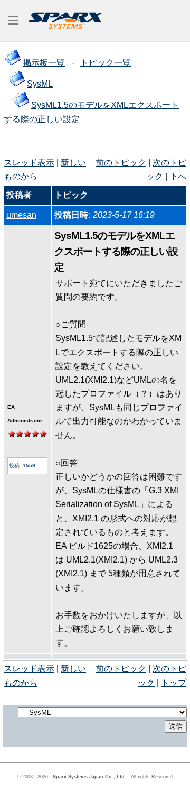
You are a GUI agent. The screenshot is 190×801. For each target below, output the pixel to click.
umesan (21, 214)
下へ (177, 176)
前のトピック (121, 162)
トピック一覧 (105, 62)
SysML (40, 83)
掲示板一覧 (44, 62)
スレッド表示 (29, 162)
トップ (173, 682)
